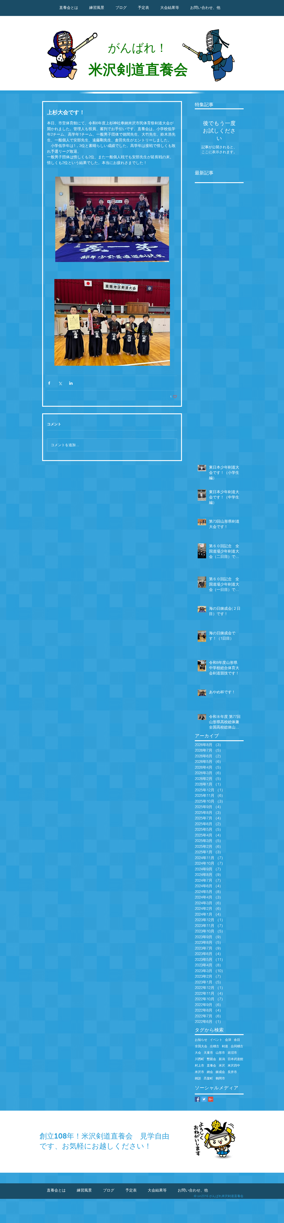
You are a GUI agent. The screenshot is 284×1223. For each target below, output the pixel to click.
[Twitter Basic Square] (204, 1099)
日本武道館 (235, 1059)
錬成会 (220, 1072)
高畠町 (208, 1078)
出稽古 (214, 1046)
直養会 (211, 1065)
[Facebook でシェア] (49, 383)
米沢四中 (234, 1065)
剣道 (225, 1046)
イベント (216, 1040)
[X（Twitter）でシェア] (60, 383)
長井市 (232, 1072)
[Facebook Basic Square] (197, 1099)
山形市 (220, 1053)
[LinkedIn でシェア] (71, 383)
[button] (170, 8)
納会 (210, 1072)
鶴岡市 (220, 1078)
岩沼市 (232, 1053)
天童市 (208, 1053)
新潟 (222, 1059)
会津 (228, 1040)
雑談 (198, 1078)
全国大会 (201, 1046)
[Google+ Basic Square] (210, 1099)
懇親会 (211, 1059)
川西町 (199, 1059)
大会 (198, 1053)
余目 (237, 1040)
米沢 (222, 1065)
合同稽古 (237, 1046)
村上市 (199, 1065)
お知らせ (201, 1040)
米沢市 (199, 1072)
